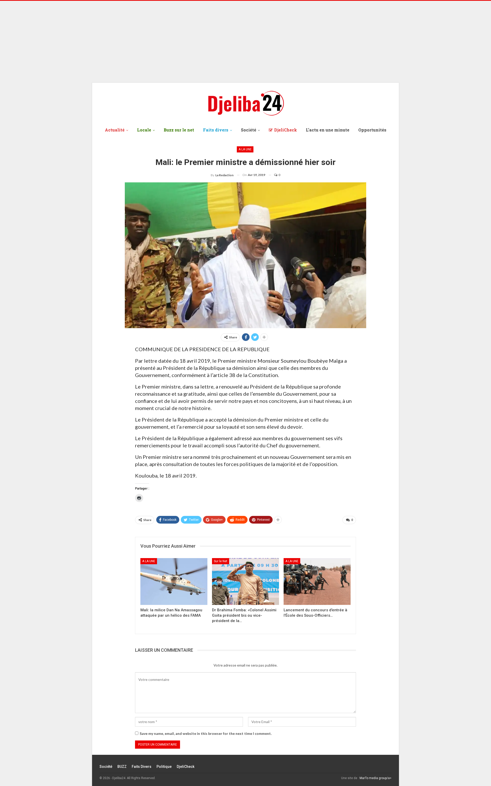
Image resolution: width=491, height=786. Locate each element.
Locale (144, 129)
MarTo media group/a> (376, 778)
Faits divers (215, 129)
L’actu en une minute (327, 129)
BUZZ (122, 767)
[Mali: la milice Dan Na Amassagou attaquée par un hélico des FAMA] (173, 581)
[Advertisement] (245, 42)
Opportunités (372, 129)
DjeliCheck (285, 129)
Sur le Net (220, 561)
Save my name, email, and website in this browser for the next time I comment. (206, 733)
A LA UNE (245, 149)
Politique (164, 767)
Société (248, 129)
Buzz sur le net (179, 129)
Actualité (115, 129)
